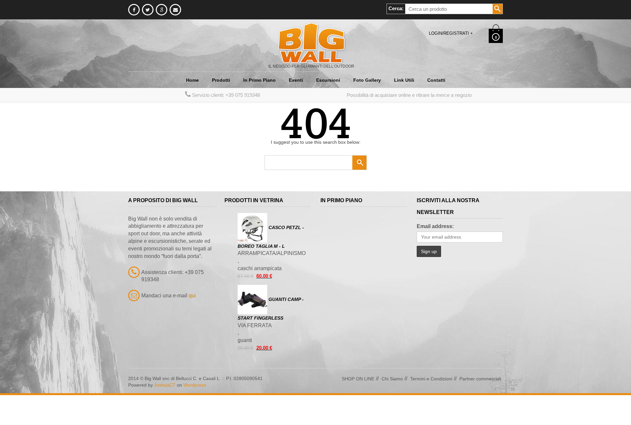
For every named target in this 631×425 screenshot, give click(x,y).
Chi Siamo (392, 408)
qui (192, 325)
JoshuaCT (164, 414)
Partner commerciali (480, 408)
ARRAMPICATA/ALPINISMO (272, 283)
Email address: (435, 256)
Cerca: (396, 8)
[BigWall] (311, 42)
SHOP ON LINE (358, 408)
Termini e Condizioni (431, 408)
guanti (245, 370)
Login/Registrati (451, 33)
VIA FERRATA (255, 355)
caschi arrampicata (260, 298)
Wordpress (194, 414)
